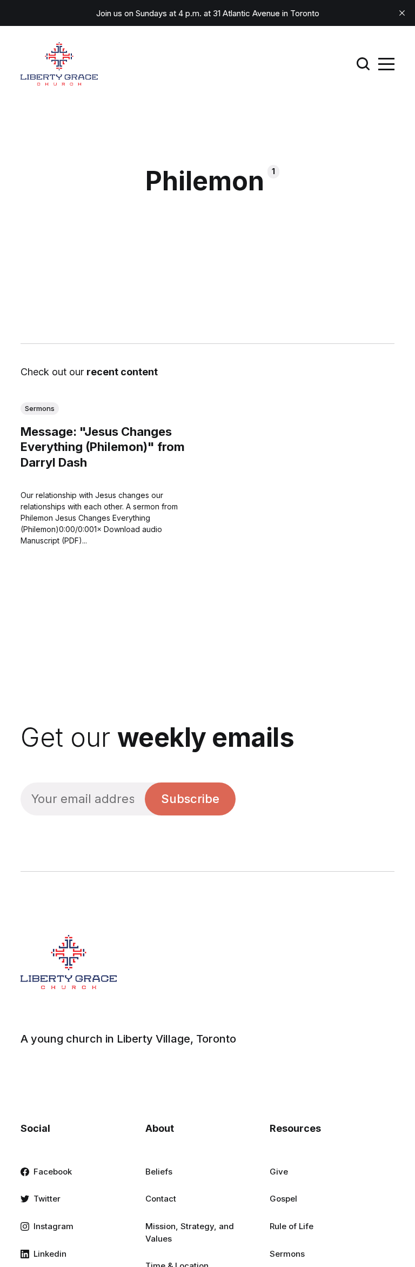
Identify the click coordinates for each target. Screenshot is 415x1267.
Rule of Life (291, 1226)
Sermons (40, 408)
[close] (402, 13)
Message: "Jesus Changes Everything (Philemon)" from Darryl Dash (103, 446)
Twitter (47, 1198)
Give (279, 1171)
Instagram (53, 1226)
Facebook (53, 1171)
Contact (160, 1198)
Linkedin (50, 1254)
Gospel (283, 1198)
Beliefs (158, 1171)
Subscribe (190, 799)
